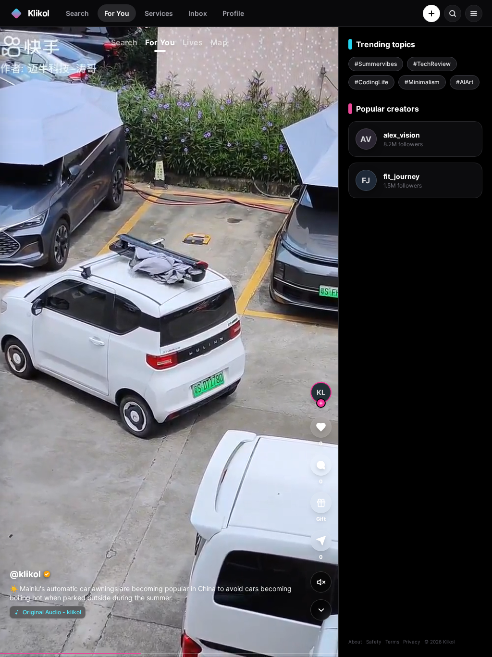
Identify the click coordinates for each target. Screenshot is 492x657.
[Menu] (473, 13)
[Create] (431, 13)
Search (77, 13)
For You (116, 13)
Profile (233, 13)
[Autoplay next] (321, 609)
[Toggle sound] (321, 582)
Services (159, 13)
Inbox (197, 13)
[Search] (452, 13)
